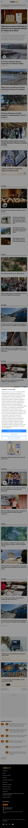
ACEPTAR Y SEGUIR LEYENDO (14, 430)
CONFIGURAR (14, 434)
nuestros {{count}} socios (11, 391)
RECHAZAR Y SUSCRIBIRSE (14, 437)
